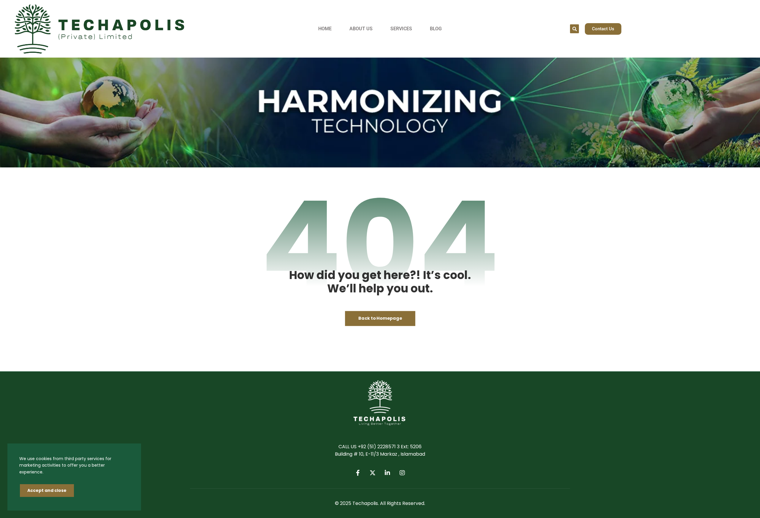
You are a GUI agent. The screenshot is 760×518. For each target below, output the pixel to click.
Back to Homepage (380, 318)
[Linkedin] (387, 473)
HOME (325, 28)
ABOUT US (361, 28)
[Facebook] (358, 473)
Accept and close (46, 490)
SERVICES (401, 28)
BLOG (436, 28)
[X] (373, 473)
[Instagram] (402, 473)
